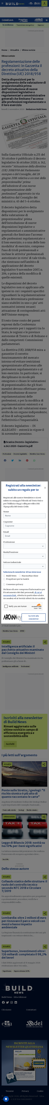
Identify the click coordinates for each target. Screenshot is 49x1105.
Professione (9, 542)
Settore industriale (12, 562)
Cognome (8, 522)
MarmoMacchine (30, 576)
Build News (11, 576)
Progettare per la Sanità (17, 579)
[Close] (45, 488)
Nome (6, 512)
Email (6, 532)
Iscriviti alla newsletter (33, 617)
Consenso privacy (14, 584)
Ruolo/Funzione (10, 552)
